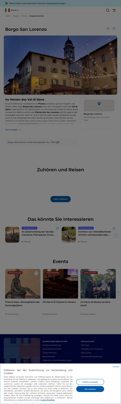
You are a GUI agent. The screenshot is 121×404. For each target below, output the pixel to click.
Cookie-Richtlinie (48, 400)
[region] (60, 383)
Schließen (116, 366)
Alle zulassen (90, 389)
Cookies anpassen (90, 382)
